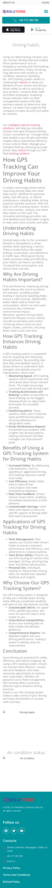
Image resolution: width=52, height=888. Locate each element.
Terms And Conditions (16, 874)
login (45, 2)
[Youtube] (21, 831)
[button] (46, 11)
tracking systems (19, 153)
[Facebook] (6, 831)
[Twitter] (14, 831)
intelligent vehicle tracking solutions (21, 126)
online (22, 150)
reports (23, 82)
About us (9, 2)
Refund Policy (11, 881)
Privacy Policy (11, 868)
